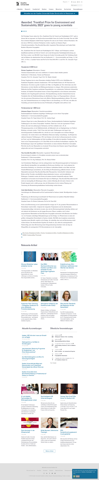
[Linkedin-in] (46, 473)
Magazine (65, 2)
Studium (44, 9)
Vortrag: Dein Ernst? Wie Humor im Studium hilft (68, 397)
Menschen (59, 9)
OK (74, 476)
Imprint (50, 476)
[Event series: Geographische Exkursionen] (61, 353)
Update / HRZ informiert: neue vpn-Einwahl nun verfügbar (34, 336)
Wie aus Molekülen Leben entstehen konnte (29, 265)
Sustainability (31, 235)
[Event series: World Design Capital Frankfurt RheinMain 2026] (73, 343)
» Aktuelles (20, 9)
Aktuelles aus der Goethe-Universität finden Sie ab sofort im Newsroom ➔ (49, 13)
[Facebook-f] (49, 473)
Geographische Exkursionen (61, 355)
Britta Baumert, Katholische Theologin (49, 431)
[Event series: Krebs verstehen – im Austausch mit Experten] (61, 349)
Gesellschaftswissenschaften (65, 233)
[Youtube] (52, 473)
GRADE (25, 235)
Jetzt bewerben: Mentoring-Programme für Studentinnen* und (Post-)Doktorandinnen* (33, 350)
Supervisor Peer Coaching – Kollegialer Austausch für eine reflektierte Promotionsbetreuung (29, 306)
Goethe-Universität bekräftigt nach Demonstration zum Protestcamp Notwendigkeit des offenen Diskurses (32, 365)
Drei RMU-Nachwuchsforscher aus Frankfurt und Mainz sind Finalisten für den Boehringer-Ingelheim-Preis (48, 268)
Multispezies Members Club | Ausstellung (64, 336)
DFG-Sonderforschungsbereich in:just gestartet (68, 432)
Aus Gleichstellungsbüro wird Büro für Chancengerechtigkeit (33, 358)
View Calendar (53, 363)
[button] (49, 451)
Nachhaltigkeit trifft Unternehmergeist (47, 397)
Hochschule (67, 9)
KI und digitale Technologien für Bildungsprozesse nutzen (29, 398)
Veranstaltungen (78, 9)
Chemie (43, 233)
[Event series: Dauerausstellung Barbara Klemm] (60, 339)
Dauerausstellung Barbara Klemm (62, 341)
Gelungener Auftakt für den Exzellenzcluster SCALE (49, 304)
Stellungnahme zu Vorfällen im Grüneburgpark (30, 343)
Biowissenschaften (34, 233)
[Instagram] (44, 473)
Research (27, 9)
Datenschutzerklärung (57, 476)
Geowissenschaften (51, 233)
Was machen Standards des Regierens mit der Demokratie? (67, 305)
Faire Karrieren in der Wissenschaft (28, 431)
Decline (77, 476)
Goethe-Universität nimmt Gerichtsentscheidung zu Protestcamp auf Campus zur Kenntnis (34, 373)
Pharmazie (38, 235)
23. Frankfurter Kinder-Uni (61, 360)
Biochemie (26, 233)
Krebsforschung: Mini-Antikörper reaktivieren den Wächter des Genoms (69, 266)
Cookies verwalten (66, 476)
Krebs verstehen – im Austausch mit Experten (65, 351)
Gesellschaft (36, 9)
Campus (51, 9)
